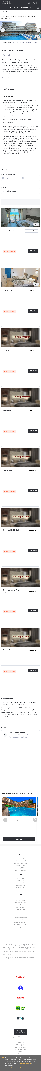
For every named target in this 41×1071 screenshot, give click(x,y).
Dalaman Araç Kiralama (20, 922)
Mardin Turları (20, 900)
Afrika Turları (20, 905)
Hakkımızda (20, 1042)
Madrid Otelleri (20, 887)
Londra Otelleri (20, 889)
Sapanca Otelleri (20, 883)
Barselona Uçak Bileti (20, 863)
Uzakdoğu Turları (21, 909)
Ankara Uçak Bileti (20, 858)
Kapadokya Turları (20, 902)
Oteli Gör (19, 839)
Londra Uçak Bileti (20, 870)
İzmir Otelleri (20, 878)
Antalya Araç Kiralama (20, 924)
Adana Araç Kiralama (20, 929)
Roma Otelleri (20, 885)
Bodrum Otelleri (20, 880)
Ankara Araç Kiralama (20, 920)
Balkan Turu (20, 898)
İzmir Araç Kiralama (20, 927)
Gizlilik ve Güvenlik (20, 1047)
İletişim (20, 1054)
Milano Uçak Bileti (20, 861)
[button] (20, 178)
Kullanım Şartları (20, 1045)
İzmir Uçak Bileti (20, 868)
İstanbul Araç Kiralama (20, 917)
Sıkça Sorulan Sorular (20, 1049)
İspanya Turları (20, 907)
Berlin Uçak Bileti (20, 865)
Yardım (20, 1051)
